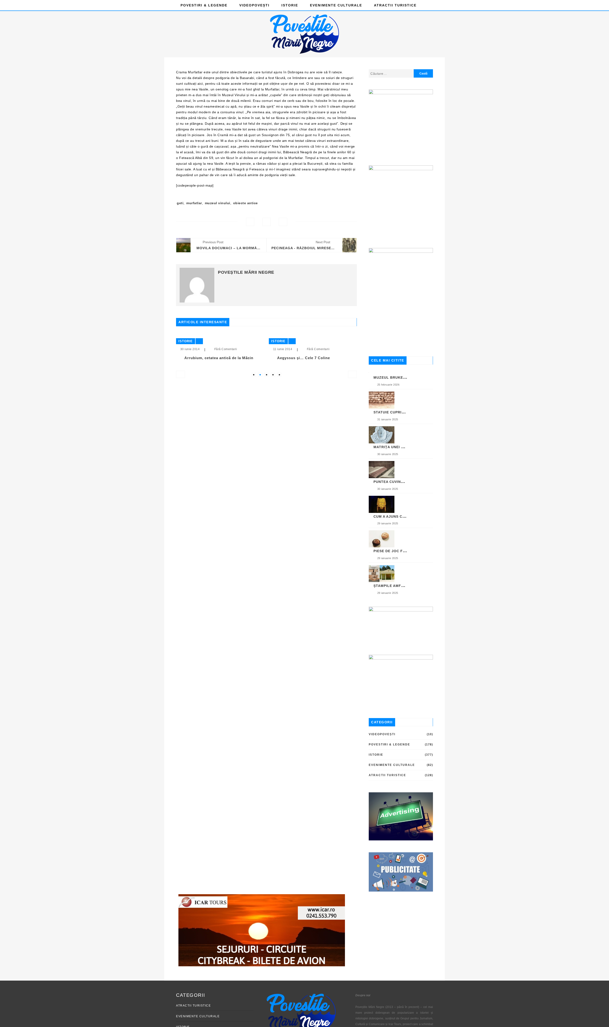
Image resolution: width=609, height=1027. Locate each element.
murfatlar (194, 203)
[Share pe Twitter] (266, 222)
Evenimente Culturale (336, 5)
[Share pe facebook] (250, 222)
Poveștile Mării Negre (246, 272)
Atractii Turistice (395, 5)
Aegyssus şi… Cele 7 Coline (254, 358)
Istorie (289, 5)
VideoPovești (254, 5)
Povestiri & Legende (204, 5)
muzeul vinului (217, 203)
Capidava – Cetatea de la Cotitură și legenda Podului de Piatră (354, 360)
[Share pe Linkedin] (283, 222)
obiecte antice (245, 203)
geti (180, 203)
